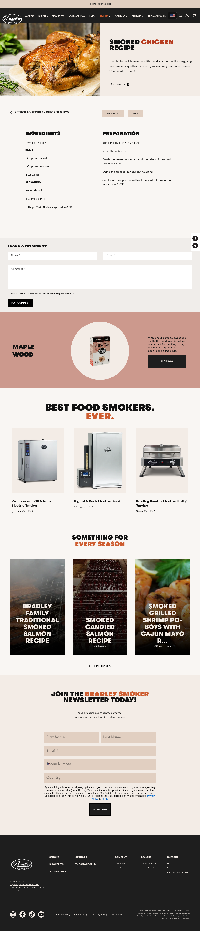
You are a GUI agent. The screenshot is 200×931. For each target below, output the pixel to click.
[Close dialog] (132, 389)
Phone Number (81, 470)
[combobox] (75, 478)
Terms (110, 526)
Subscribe (100, 535)
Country (75, 489)
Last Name (77, 432)
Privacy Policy (96, 526)
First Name (77, 414)
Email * (74, 451)
